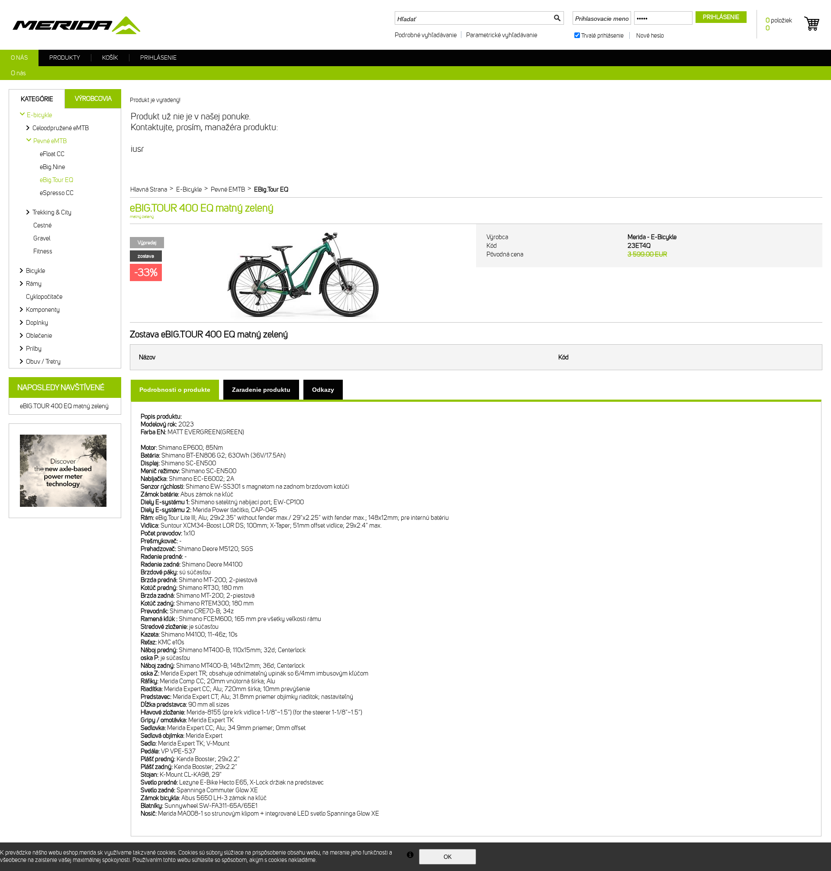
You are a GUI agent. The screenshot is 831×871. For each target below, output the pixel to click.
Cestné (42, 225)
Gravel (41, 238)
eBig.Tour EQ (56, 180)
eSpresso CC (57, 193)
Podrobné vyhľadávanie (426, 35)
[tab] (175, 390)
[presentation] (175, 390)
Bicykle (35, 271)
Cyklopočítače (44, 297)
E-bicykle (39, 115)
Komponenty (43, 310)
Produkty (64, 57)
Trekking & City (51, 212)
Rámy (34, 284)
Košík (110, 57)
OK (448, 857)
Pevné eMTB (50, 141)
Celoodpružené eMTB (60, 128)
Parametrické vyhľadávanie (501, 35)
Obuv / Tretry (43, 361)
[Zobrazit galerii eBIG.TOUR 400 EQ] (303, 320)
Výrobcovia (93, 98)
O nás (19, 57)
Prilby (34, 348)
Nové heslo (650, 35)
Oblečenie (39, 335)
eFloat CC (52, 154)
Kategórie (37, 99)
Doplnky (37, 323)
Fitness (42, 251)
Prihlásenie (158, 57)
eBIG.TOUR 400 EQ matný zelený (64, 406)
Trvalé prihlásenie (602, 35)
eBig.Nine (52, 167)
